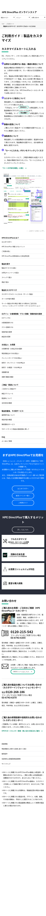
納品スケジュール (7, 393)
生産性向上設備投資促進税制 (11, 759)
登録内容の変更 (7, 332)
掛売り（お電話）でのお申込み (12, 367)
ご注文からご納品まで (9, 389)
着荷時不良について (8, 415)
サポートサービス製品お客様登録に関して (15, 429)
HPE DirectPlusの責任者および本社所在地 (15, 256)
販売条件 (4, 754)
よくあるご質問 (7, 441)
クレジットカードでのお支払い (12, 358)
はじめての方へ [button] (23, 488)
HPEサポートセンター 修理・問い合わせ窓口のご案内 (21, 731)
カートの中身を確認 (8, 299)
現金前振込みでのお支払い (10, 353)
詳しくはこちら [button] (23, 529)
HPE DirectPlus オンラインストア (19, 12)
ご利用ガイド (10, 24)
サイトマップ (6, 764)
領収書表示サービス (8, 424)
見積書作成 (5, 372)
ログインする (6, 318)
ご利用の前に (6, 251)
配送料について (7, 398)
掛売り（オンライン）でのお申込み (13, 363)
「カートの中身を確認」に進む (13, 168)
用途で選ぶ (5, 282)
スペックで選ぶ (7, 277)
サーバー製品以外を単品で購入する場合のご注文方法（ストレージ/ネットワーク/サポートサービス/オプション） (21, 304)
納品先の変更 (6, 337)
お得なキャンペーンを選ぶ (10, 273)
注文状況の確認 (7, 403)
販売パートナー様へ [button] (23, 496)
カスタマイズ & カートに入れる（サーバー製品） (18, 294)
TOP (3, 24)
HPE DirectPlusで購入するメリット (13, 246)
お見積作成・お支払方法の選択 (12, 349)
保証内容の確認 (7, 419)
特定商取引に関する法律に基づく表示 (14, 749)
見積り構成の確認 (7, 377)
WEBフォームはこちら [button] (21, 671)
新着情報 (4, 744)
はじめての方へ (7, 242)
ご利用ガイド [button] (23, 503)
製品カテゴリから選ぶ (9, 268)
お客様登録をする (7, 322)
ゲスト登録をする (7, 327)
